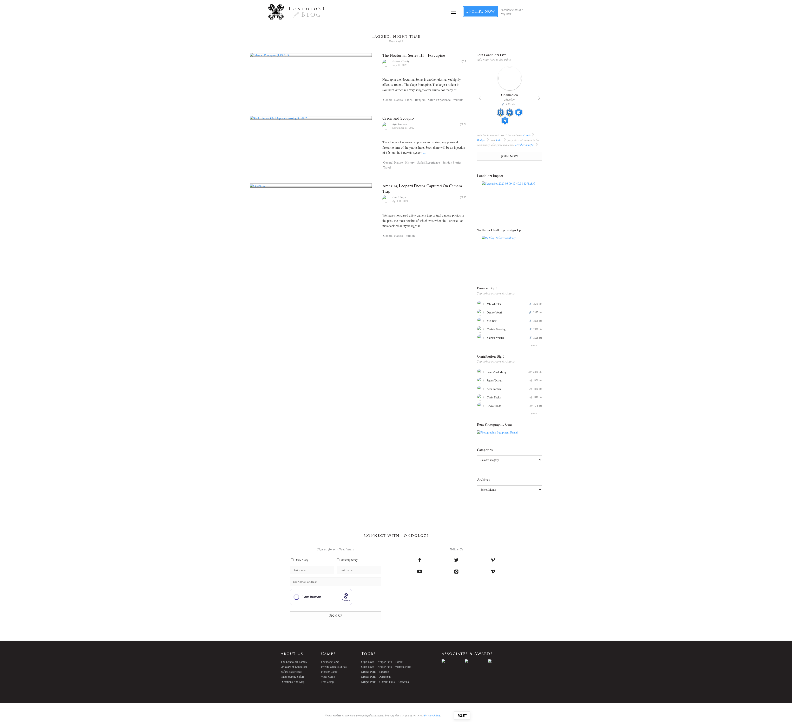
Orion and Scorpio (398, 118)
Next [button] (539, 98)
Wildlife (458, 100)
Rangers (420, 100)
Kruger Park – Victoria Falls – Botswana (385, 682)
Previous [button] (480, 98)
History (410, 162)
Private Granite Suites (333, 667)
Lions (408, 100)
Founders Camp (330, 662)
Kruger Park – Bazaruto (375, 672)
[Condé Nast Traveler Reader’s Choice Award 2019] (453, 661)
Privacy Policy (432, 715)
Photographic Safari (292, 676)
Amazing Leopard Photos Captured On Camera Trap (422, 188)
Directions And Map (292, 682)
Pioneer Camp (329, 672)
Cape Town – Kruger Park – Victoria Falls (386, 667)
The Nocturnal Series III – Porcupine (413, 55)
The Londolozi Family (294, 662)
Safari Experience (439, 100)
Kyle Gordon (399, 124)
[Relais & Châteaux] (500, 661)
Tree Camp (327, 682)
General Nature (393, 100)
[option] (509, 97)
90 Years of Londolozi (294, 667)
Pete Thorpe (399, 197)
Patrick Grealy (400, 61)
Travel (387, 167)
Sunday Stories (452, 162)
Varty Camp (328, 676)
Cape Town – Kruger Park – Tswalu (382, 662)
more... (535, 345)
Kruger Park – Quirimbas (376, 676)
